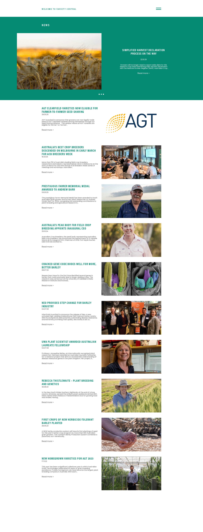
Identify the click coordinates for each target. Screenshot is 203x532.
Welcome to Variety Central (59, 9)
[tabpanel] (101, 61)
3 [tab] (103, 94)
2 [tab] (101, 94)
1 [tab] (99, 94)
